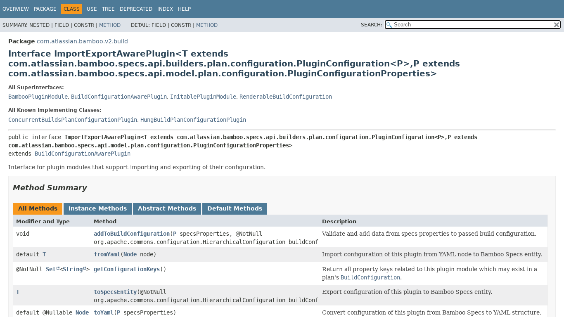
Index (165, 9)
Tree (108, 9)
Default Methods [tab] (234, 208)
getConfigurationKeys (127, 269)
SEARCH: (371, 25)
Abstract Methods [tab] (167, 208)
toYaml (104, 312)
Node (130, 254)
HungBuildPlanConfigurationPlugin (193, 119)
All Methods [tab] (37, 208)
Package (45, 9)
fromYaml (107, 254)
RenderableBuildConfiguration (285, 96)
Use (92, 9)
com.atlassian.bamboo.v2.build (82, 41)
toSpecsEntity (115, 292)
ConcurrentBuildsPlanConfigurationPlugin (72, 119)
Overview (15, 9)
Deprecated (136, 9)
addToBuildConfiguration (132, 233)
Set (51, 269)
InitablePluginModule (203, 96)
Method (110, 25)
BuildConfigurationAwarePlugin (119, 96)
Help (184, 9)
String (73, 269)
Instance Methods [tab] (98, 208)
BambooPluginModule (38, 96)
